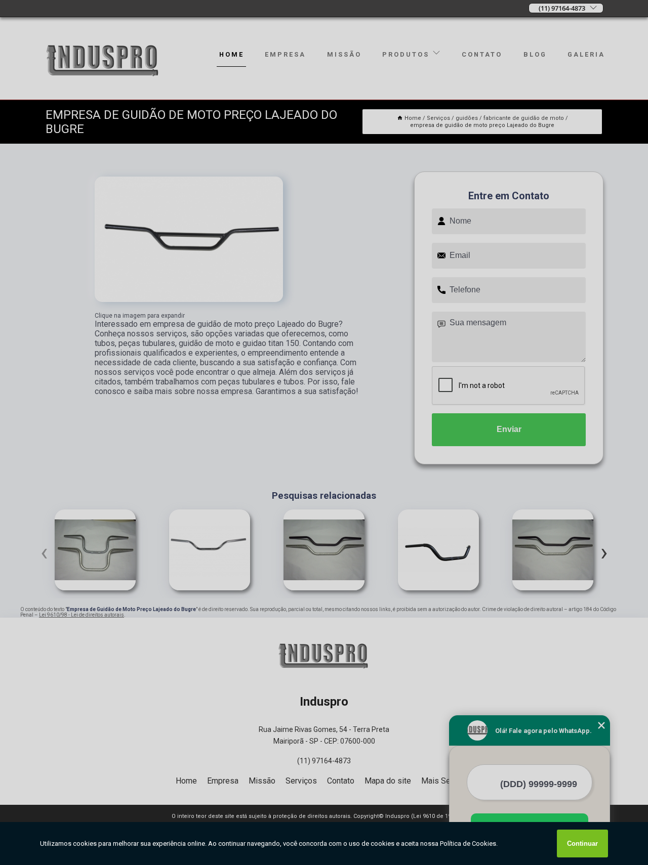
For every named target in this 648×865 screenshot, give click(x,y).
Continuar (582, 843)
